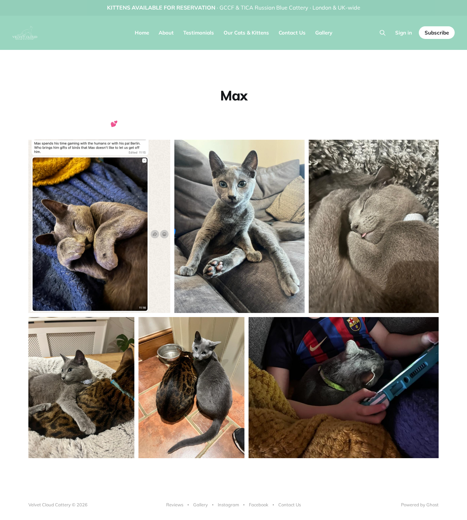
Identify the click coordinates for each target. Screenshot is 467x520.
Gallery (323, 32)
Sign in (403, 32)
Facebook (258, 504)
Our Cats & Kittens (246, 32)
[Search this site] (382, 33)
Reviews (174, 504)
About (166, 32)
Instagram (228, 504)
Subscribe (437, 32)
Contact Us (292, 32)
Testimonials (198, 32)
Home (142, 32)
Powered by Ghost (420, 504)
